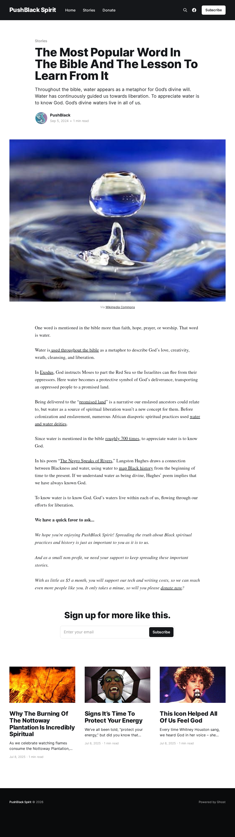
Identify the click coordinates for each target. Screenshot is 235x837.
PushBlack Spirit (32, 10)
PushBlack (60, 115)
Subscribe (213, 10)
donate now (171, 587)
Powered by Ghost (212, 802)
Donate (109, 10)
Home (70, 10)
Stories (89, 10)
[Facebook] (194, 10)
